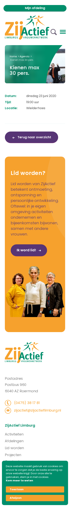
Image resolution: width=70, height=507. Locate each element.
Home (13, 56)
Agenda (24, 56)
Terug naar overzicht (34, 137)
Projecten (13, 454)
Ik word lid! (27, 250)
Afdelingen (14, 441)
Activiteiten (14, 434)
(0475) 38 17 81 (26, 402)
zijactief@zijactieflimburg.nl (37, 410)
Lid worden (14, 447)
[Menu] (63, 31)
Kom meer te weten (19, 480)
